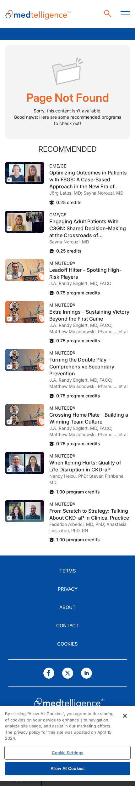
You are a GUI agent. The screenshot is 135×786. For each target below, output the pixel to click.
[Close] (125, 716)
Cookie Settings (68, 752)
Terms (67, 571)
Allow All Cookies (67, 768)
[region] (67, 743)
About (67, 607)
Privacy (68, 589)
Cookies (67, 644)
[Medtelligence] (38, 14)
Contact (67, 626)
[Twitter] (67, 673)
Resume (24, 173)
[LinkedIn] (86, 673)
